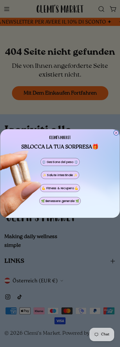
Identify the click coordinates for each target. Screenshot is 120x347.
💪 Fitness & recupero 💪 (60, 188)
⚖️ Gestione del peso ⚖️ (60, 162)
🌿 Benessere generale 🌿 (60, 201)
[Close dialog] (116, 132)
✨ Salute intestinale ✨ (60, 175)
